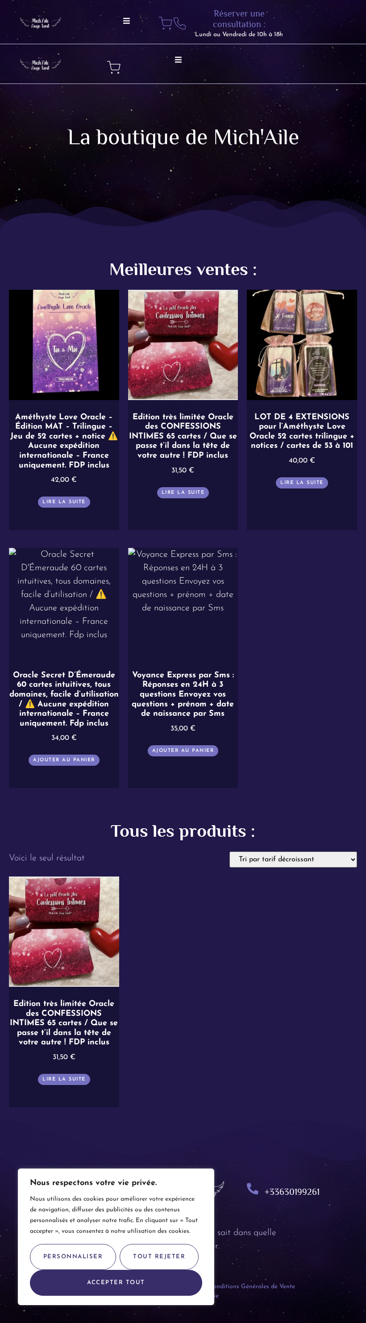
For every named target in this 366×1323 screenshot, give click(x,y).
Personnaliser (73, 1257)
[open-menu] (127, 22)
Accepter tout (116, 1282)
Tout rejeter (159, 1257)
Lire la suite (64, 502)
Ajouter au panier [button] (64, 760)
